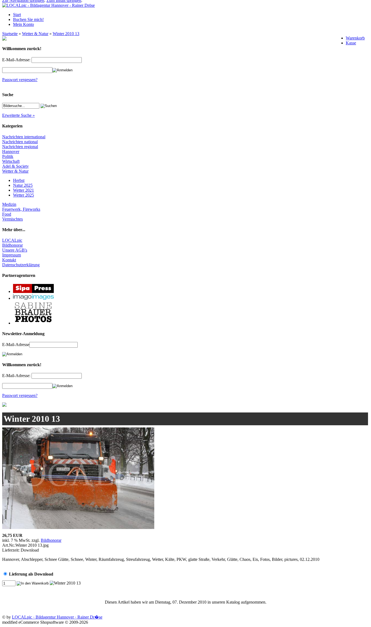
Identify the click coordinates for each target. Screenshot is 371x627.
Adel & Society (15, 166)
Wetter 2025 (23, 195)
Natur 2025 (23, 185)
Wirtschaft (11, 161)
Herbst (18, 180)
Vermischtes (12, 219)
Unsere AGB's (14, 250)
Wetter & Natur (35, 33)
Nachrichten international (23, 136)
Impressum (11, 255)
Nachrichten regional (20, 146)
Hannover (10, 151)
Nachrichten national (20, 141)
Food (6, 214)
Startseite (10, 33)
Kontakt (9, 260)
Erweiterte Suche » (18, 115)
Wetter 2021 (23, 190)
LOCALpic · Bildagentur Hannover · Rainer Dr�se (57, 617)
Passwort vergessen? (19, 79)
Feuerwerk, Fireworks (21, 209)
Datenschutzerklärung (21, 264)
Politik (7, 156)
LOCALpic (12, 240)
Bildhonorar (12, 245)
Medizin (9, 204)
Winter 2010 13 (66, 33)
